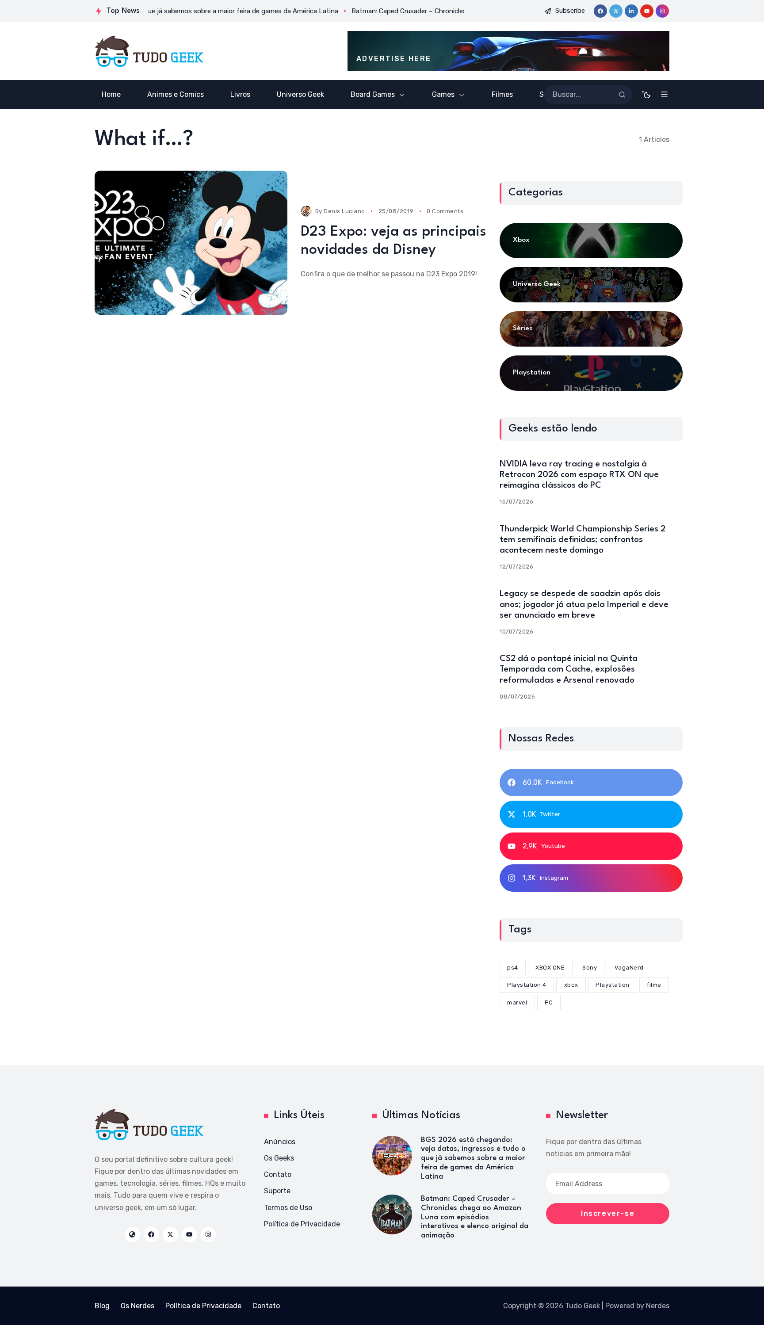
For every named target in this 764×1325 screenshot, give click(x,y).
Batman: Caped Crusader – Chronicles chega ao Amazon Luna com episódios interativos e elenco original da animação (474, 1217)
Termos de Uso (288, 1207)
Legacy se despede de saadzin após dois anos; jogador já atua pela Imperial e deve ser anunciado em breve (584, 604)
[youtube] (646, 11)
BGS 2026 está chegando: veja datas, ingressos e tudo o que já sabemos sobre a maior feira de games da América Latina (473, 1158)
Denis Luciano (344, 211)
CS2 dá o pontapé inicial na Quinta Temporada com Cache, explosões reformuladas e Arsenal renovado (569, 669)
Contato (277, 1174)
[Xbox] (591, 240)
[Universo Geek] (591, 284)
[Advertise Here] (508, 51)
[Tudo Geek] (149, 51)
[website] (132, 1234)
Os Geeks (279, 1158)
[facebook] (600, 11)
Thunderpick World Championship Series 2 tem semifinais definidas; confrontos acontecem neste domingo (582, 540)
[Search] (622, 94)
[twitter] (616, 11)
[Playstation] (591, 373)
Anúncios (279, 1142)
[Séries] (591, 329)
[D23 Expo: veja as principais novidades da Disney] (191, 243)
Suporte (277, 1191)
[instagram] (662, 11)
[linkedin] (631, 11)
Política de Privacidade (302, 1224)
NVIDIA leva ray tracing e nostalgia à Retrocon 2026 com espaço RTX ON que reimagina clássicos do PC (579, 475)
